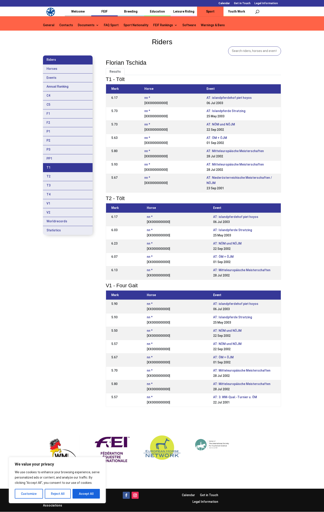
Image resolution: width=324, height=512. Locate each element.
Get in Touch (242, 3)
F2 (48, 122)
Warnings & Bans (213, 25)
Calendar (224, 3)
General (48, 25)
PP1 (49, 158)
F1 (48, 113)
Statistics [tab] (54, 230)
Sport (210, 11)
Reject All (58, 493)
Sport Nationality (135, 25)
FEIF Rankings (163, 25)
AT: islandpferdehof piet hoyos (229, 97)
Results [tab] (115, 71)
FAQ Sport (111, 25)
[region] (57, 480)
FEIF (104, 11)
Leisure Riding (183, 11)
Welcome (78, 11)
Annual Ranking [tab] (57, 86)
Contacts (66, 25)
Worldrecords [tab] (57, 221)
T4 (48, 194)
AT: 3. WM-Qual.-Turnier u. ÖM (235, 397)
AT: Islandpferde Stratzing (226, 111)
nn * (147, 97)
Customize (29, 493)
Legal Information (266, 3)
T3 (48, 185)
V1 (48, 203)
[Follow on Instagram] (135, 495)
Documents (86, 25)
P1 (48, 131)
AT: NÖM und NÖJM (221, 124)
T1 (48, 167)
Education (157, 11)
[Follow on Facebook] (126, 495)
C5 (48, 104)
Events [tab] (51, 77)
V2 (48, 212)
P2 (48, 140)
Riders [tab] (51, 59)
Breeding (131, 11)
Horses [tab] (52, 68)
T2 (48, 176)
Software (189, 25)
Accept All (86, 493)
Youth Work (236, 11)
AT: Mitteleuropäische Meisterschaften (235, 151)
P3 (48, 149)
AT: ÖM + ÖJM (217, 138)
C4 (48, 95)
